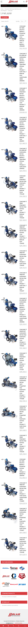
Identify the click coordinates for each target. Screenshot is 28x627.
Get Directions (18, 623)
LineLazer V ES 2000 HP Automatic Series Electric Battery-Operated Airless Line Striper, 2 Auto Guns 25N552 (23, 158)
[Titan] (22, 576)
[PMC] (22, 568)
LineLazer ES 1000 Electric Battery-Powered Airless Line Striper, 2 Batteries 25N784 (23, 467)
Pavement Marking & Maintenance (13, 9)
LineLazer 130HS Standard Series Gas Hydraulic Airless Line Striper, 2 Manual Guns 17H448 (23, 185)
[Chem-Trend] (6, 584)
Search (24, 2)
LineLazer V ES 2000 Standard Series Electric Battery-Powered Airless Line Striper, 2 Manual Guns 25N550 (23, 99)
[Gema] (14, 568)
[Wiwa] (22, 584)
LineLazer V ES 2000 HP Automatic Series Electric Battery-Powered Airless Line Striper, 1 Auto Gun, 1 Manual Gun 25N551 (23, 129)
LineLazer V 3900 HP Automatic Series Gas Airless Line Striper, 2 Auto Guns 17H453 (23, 258)
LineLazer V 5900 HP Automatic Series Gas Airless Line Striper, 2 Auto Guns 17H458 (23, 545)
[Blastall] (6, 568)
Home (2, 9)
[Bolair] (13, 1)
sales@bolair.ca (9, 623)
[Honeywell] (14, 584)
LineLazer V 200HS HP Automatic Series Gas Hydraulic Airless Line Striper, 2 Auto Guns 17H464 (23, 337)
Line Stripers (4, 10)
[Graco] (14, 576)
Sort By (17, 21)
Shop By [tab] (5, 17)
